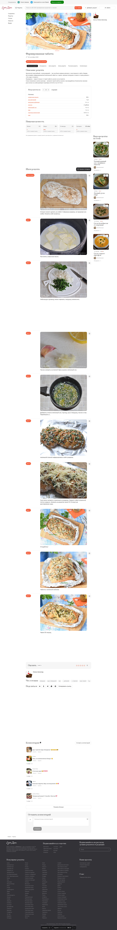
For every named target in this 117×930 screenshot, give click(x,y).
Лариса (34, 781)
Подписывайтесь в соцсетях (54, 843)
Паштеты (9, 908)
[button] (51, 927)
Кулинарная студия (85, 863)
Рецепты (10, 16)
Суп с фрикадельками (12, 876)
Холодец (9, 918)
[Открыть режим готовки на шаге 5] (89, 421)
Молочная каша (29, 906)
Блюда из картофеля (63, 876)
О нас (81, 874)
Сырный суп (10, 868)
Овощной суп (10, 872)
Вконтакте (46, 846)
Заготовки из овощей (63, 868)
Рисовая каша (28, 901)
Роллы (26, 866)
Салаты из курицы (29, 872)
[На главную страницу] (7, 8)
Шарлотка (44, 889)
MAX (54, 852)
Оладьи (44, 876)
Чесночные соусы (62, 906)
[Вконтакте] (40, 686)
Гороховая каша (29, 912)
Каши (26, 895)
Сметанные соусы (62, 904)
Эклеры (44, 914)
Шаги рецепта (52, 66)
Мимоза (27, 891)
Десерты (44, 893)
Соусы (59, 889)
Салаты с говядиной (30, 874)
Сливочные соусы (62, 899)
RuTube (55, 850)
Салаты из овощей (30, 880)
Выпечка (27, 916)
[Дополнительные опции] (74, 927)
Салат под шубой (29, 889)
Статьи (10, 18)
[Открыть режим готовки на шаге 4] (89, 376)
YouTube (55, 846)
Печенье (44, 870)
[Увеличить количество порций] (48, 90)
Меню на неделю (56, 2)
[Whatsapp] (51, 686)
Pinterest (45, 852)
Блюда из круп (61, 878)
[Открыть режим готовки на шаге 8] (89, 553)
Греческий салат (29, 885)
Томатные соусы (62, 902)
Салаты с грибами (29, 876)
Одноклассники (47, 848)
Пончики (44, 885)
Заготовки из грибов (63, 870)
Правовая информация (67, 925)
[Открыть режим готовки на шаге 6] (89, 464)
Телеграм (45, 850)
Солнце (34, 756)
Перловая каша (29, 910)
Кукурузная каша (29, 908)
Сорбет (59, 863)
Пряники (44, 891)
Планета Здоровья (25, 2)
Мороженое (45, 899)
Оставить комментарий (83, 743)
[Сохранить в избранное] (104, 143)
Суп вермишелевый (12, 874)
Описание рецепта (32, 66)
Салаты (27, 868)
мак (29, 110)
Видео (10, 23)
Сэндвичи (9, 912)
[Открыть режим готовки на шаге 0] (89, 175)
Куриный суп (10, 865)
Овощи (9, 897)
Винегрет (27, 883)
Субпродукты (10, 889)
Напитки (60, 914)
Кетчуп (59, 910)
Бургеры (9, 910)
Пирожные (45, 901)
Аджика (60, 908)
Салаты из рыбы (29, 878)
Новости (10, 21)
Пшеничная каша (29, 914)
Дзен (61, 846)
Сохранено (11, 13)
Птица (8, 887)
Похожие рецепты (73, 66)
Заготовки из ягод (62, 872)
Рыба (8, 893)
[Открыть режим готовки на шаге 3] (89, 333)
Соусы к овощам (62, 897)
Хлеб (43, 863)
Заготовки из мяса (62, 866)
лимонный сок (32, 107)
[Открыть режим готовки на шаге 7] (89, 510)
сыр (29, 115)
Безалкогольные (62, 918)
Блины (44, 868)
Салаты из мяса (29, 870)
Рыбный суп (10, 870)
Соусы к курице (62, 893)
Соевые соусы (61, 901)
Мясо (8, 885)
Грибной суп (10, 866)
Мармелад (45, 904)
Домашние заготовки (63, 865)
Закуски (9, 901)
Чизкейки (44, 902)
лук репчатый (32, 100)
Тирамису (44, 912)
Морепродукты (11, 895)
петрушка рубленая (33, 102)
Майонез (60, 912)
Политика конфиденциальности (54, 925)
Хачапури (44, 882)
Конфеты (44, 897)
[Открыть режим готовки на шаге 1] (89, 220)
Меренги (44, 918)
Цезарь (27, 893)
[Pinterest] (55, 686)
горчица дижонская (34, 112)
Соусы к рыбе (61, 895)
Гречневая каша (29, 904)
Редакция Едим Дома (85, 877)
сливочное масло (33, 97)
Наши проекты (85, 860)
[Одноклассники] (43, 686)
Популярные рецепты (15, 860)
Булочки (44, 887)
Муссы (44, 908)
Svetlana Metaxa (35, 793)
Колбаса (9, 902)
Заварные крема (46, 910)
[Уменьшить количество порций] (43, 90)
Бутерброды (10, 906)
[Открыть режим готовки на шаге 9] (89, 596)
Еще (89, 681)
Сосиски (9, 904)
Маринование (61, 882)
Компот (59, 887)
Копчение (60, 874)
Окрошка (9, 882)
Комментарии (83, 66)
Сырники (44, 874)
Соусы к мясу (61, 891)
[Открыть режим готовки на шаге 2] (89, 263)
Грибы (8, 899)
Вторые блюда (10, 883)
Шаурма (9, 916)
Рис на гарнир (61, 880)
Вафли (44, 883)
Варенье (60, 883)
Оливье (27, 882)
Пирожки (44, 872)
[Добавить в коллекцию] (107, 143)
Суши (26, 865)
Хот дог (9, 914)
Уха (8, 880)
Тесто (26, 918)
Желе (43, 906)
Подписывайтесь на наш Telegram (41, 2)
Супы (8, 863)
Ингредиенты (42, 66)
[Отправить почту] (108, 849)
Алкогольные (61, 916)
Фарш (8, 891)
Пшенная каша (29, 897)
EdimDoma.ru (19, 846)
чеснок (30, 105)
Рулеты (44, 880)
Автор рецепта (62, 66)
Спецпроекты (83, 866)
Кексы (43, 878)
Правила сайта (44, 925)
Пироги (44, 866)
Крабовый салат (29, 887)
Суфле (44, 916)
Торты (43, 895)
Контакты (74, 925)
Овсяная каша (28, 902)
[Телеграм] (47, 686)
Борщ (8, 878)
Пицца (44, 865)
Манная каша (28, 899)
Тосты (26, 863)
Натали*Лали (35, 768)
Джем (59, 885)
